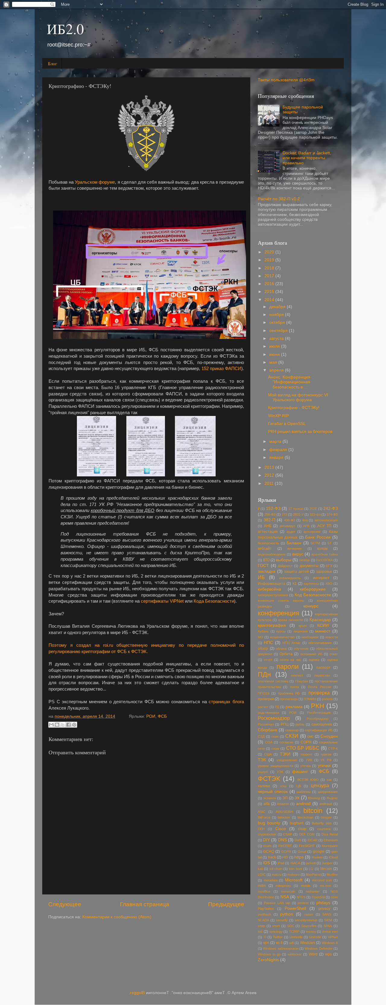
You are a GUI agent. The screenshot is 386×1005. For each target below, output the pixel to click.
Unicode (315, 937)
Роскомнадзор (274, 718)
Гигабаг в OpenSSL (287, 423)
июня (275, 354)
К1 (295, 583)
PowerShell (295, 908)
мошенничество (282, 637)
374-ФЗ (332, 514)
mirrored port (322, 880)
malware (293, 874)
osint (334, 897)
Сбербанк (267, 730)
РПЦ (285, 724)
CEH (261, 829)
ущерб (263, 772)
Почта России (319, 687)
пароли (288, 666)
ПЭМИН (310, 699)
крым (303, 625)
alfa (267, 804)
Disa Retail (329, 834)
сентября (279, 330)
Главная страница (144, 904)
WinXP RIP (278, 416)
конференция (278, 613)
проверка (319, 692)
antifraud (325, 804)
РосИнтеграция (319, 712)
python (286, 914)
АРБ (306, 526)
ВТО (266, 560)
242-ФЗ (330, 508)
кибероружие (313, 589)
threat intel (330, 931)
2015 (269, 291)
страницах (219, 701)
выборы (283, 560)
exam (267, 846)
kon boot (295, 869)
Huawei (317, 857)
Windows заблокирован (280, 948)
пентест (297, 675)
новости (331, 637)
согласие (286, 742)
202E (313, 509)
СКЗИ (291, 736)
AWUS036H (284, 811)
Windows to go (269, 954)
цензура (320, 785)
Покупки (301, 681)
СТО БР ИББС (302, 748)
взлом (322, 548)
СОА (268, 742)
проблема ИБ (289, 693)
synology (276, 931)
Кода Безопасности (214, 601)
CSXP (287, 834)
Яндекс (332, 798)
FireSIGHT (307, 846)
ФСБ (162, 716)
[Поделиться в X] (63, 725)
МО (260, 637)
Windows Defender (318, 948)
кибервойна (269, 589)
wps (328, 954)
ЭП (285, 798)
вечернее (294, 548)
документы (309, 566)
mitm (262, 886)
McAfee (332, 874)
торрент (306, 754)
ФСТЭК (269, 778)
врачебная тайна (325, 554)
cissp (302, 829)
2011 (269, 483)
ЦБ (298, 786)
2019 (269, 260)
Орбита (286, 654)
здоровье (324, 571)
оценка (314, 660)
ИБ (261, 577)
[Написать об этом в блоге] (57, 725)
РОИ (150, 716)
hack (272, 857)
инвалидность (290, 578)
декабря (278, 306)
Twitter (278, 937)
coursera (324, 829)
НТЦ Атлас (291, 643)
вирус (297, 554)
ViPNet (333, 937)
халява (264, 786)
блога (238, 701)
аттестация (268, 532)
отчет (268, 660)
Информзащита (271, 583)
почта (294, 687)
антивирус (288, 526)
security (282, 920)
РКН (317, 706)
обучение (301, 648)
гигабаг (304, 560)
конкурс (310, 606)
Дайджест (285, 566)
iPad (281, 863)
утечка (305, 766)
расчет (263, 707)
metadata (270, 880)
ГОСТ (263, 565)
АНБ (267, 526)
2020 (269, 252)
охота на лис (290, 660)
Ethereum (331, 840)
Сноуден (329, 736)
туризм (326, 754)
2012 (269, 475)
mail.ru (276, 874)
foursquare (330, 846)
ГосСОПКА (324, 560)
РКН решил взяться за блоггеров (300, 431)
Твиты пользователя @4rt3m (286, 80)
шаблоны (303, 792)
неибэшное (310, 637)
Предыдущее (226, 904)
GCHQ (268, 851)
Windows (307, 943)
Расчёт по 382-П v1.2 (279, 199)
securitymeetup (306, 920)
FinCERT (285, 846)
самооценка (322, 724)
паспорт (323, 667)
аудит (290, 531)
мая (273, 362)
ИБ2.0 (65, 28)
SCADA (263, 920)
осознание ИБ (311, 654)
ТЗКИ (285, 754)
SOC (290, 926)
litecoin (326, 869)
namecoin (288, 891)
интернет (321, 578)
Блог (52, 63)
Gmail (302, 851)
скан (274, 736)
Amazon (283, 804)
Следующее (64, 904)
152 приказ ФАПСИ (221, 368)
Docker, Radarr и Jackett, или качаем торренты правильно (307, 158)
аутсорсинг (312, 531)
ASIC (261, 811)
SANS (326, 914)
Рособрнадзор (317, 718)
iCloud (333, 857)
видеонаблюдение (272, 554)
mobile (305, 885)
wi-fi (279, 943)
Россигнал (266, 724)
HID (285, 857)
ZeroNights (268, 960)
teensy (311, 931)
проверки (266, 699)
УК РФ (326, 760)
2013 (269, 467)
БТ (329, 543)
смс (310, 736)
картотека (311, 583)
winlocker (295, 954)
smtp (261, 926)
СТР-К (333, 748)
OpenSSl (318, 897)
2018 (269, 268)
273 (284, 514)
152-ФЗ (273, 508)
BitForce (264, 817)
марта (276, 441)
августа (277, 338)
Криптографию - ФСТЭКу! (293, 407)
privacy (324, 909)
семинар (292, 730)
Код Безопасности (313, 595)
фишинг (300, 771)
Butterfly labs (322, 823)
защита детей (296, 571)
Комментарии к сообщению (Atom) (116, 917)
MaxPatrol (313, 874)
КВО (329, 583)
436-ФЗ (289, 520)
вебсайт (265, 548)
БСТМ (315, 543)
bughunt (296, 823)
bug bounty (269, 823)
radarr (308, 914)
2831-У (298, 514)
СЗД (261, 736)
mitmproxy (283, 885)
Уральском (86, 182)
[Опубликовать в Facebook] (68, 725)
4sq (305, 520)
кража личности (290, 620)
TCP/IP (294, 931)
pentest (303, 903)
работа (327, 699)
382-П (269, 520)
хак (329, 779)
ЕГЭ (329, 566)
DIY (266, 840)
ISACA (295, 863)
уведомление (287, 760)
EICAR (313, 840)
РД (277, 707)
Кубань (263, 631)
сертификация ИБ (319, 730)
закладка (266, 571)
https (299, 857)
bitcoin (312, 810)
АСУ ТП (324, 526)
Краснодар (320, 619)
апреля (277, 370)
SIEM (328, 920)
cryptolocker (267, 834)
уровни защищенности (275, 766)
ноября (277, 314)
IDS (266, 863)
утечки (324, 765)
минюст (322, 631)
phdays (323, 902)
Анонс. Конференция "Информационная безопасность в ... (289, 382)
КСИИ (323, 625)
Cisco (280, 828)
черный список (273, 791)
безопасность (268, 543)
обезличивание (320, 643)
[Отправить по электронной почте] (51, 725)
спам (275, 748)
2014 (269, 300)
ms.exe (325, 885)
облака (281, 648)
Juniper (327, 863)
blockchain (305, 817)
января (277, 457)
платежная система (273, 681)
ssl (260, 931)
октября (277, 322)
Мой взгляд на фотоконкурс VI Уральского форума (298, 397)
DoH (298, 840)
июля (275, 346)
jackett (311, 863)
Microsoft (293, 880)
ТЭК (262, 760)
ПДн (264, 674)
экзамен (269, 798)
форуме (107, 182)
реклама (294, 706)
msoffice (264, 891)
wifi (291, 943)
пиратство (322, 675)
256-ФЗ (270, 514)
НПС (268, 642)
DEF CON (307, 834)
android (303, 803)
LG (311, 869)
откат (334, 654)
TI (264, 937)
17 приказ (295, 509)
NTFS (301, 897)
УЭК (280, 772)
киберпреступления (273, 595)
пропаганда (289, 699)
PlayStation (266, 908)
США (268, 754)
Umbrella (296, 937)
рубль (300, 724)
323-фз (315, 514)
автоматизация (326, 520)
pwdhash (264, 914)
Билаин (293, 543)
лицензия (300, 631)
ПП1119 (263, 693)
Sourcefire (308, 926)
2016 (269, 284)
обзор (263, 648)
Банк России (317, 537)
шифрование (328, 792)
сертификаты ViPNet (162, 601)
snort (276, 926)
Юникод (314, 798)
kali (260, 869)
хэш (283, 786)
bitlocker (284, 817)
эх (297, 797)
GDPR (286, 851)
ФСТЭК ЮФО (307, 779)
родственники (268, 712)
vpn (266, 943)
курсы (281, 631)
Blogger (137, 993)
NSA (284, 897)
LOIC (262, 874)
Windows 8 (330, 943)
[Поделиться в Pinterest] (74, 725)
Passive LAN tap (277, 903)
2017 (269, 276)
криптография (272, 625)
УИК (309, 760)
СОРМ (306, 742)
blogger (326, 817)
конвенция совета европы (281, 600)
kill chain (276, 869)
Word (313, 954)
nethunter (313, 891)
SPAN (328, 926)
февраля (278, 449)
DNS (282, 840)
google (318, 851)
